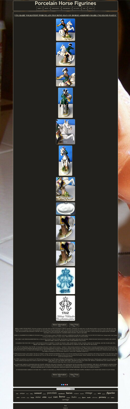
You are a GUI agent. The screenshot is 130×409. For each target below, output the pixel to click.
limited (68, 397)
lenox (27, 393)
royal (50, 397)
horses (69, 393)
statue (38, 397)
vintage (88, 393)
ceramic (23, 397)
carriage (65, 400)
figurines (103, 393)
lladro (74, 397)
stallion (95, 393)
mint (99, 393)
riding (31, 393)
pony (18, 397)
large (32, 397)
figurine (111, 393)
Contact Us (65, 408)
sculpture (76, 393)
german (44, 393)
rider (17, 393)
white (44, 397)
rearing (79, 397)
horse (62, 396)
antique (22, 393)
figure (84, 397)
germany (102, 397)
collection (94, 397)
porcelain (52, 392)
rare (55, 397)
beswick (82, 393)
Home (65, 405)
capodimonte (61, 393)
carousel (38, 393)
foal (108, 397)
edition (112, 397)
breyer (28, 397)
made (89, 397)
